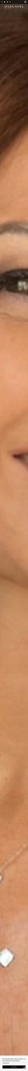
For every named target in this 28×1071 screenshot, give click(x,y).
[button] (26, 2)
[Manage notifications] (24, 1067)
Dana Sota (14, 7)
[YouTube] (4, 2)
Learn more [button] (6, 1063)
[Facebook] (7, 2)
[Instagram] (1, 2)
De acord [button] (14, 1067)
